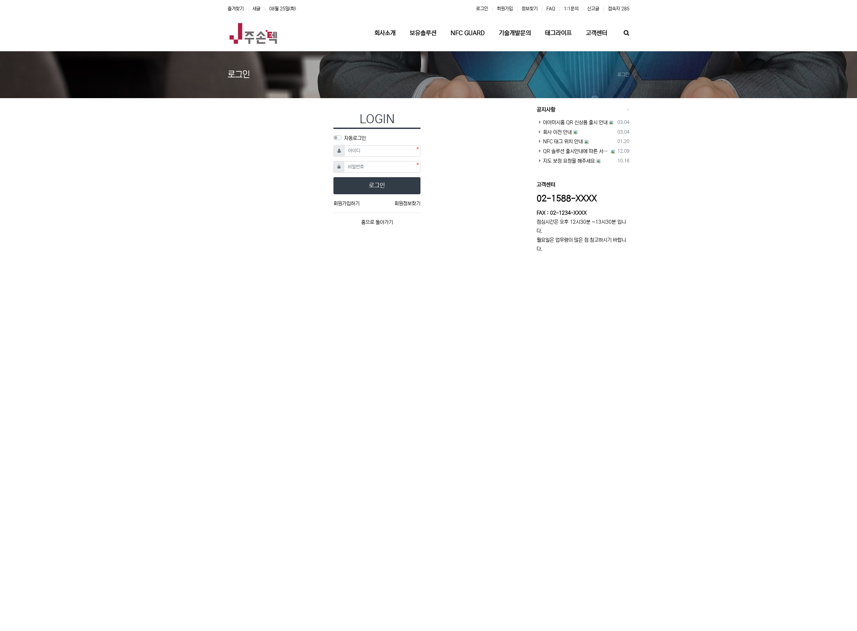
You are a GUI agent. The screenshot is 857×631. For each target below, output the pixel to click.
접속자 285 (618, 8)
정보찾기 (530, 8)
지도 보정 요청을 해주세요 (569, 161)
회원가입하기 (346, 203)
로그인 (482, 8)
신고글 (593, 8)
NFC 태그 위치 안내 (563, 141)
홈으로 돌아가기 (377, 222)
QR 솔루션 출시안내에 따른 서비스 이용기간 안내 (576, 151)
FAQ (550, 8)
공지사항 (546, 110)
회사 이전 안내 (557, 132)
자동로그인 (355, 138)
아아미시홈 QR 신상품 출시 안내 (575, 122)
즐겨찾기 (236, 8)
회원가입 (505, 8)
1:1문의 (571, 8)
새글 (256, 8)
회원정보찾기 (407, 203)
